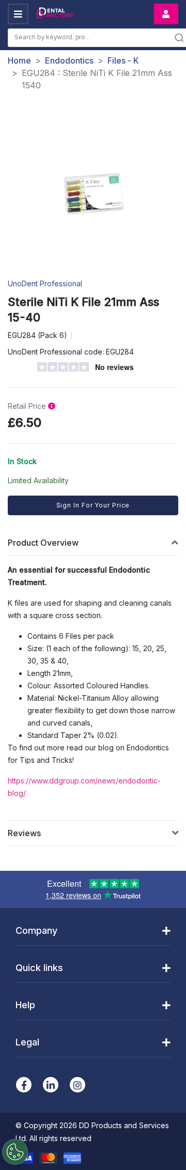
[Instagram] (77, 1084)
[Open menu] (18, 14)
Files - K (123, 60)
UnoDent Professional (45, 283)
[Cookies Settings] (15, 1152)
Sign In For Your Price (93, 505)
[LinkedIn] (50, 1084)
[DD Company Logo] (55, 14)
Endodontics (69, 60)
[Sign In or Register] (166, 14)
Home (19, 60)
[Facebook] (23, 1084)
